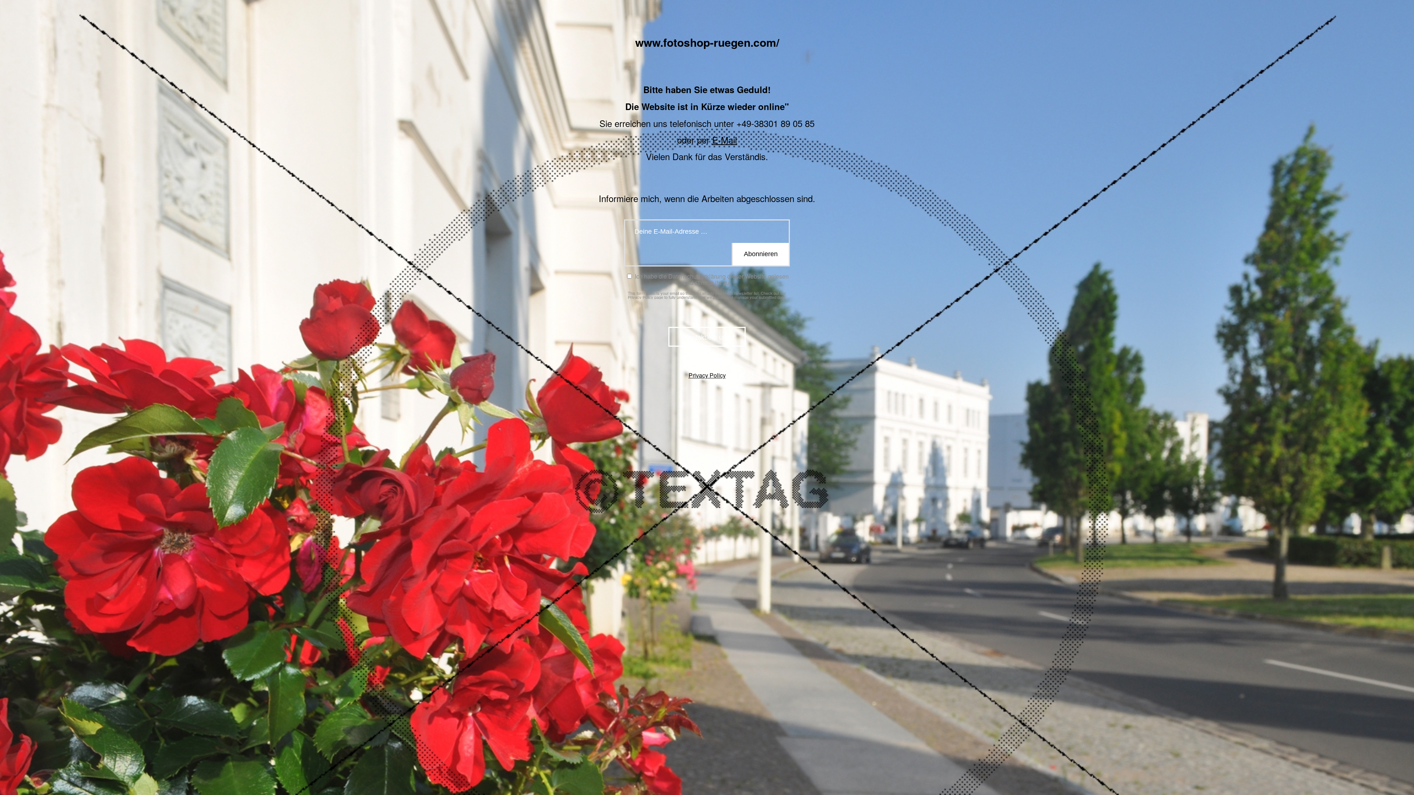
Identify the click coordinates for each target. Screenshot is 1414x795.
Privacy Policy (640, 297)
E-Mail (724, 139)
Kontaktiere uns (707, 337)
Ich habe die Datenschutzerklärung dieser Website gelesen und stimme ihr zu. (711, 279)
